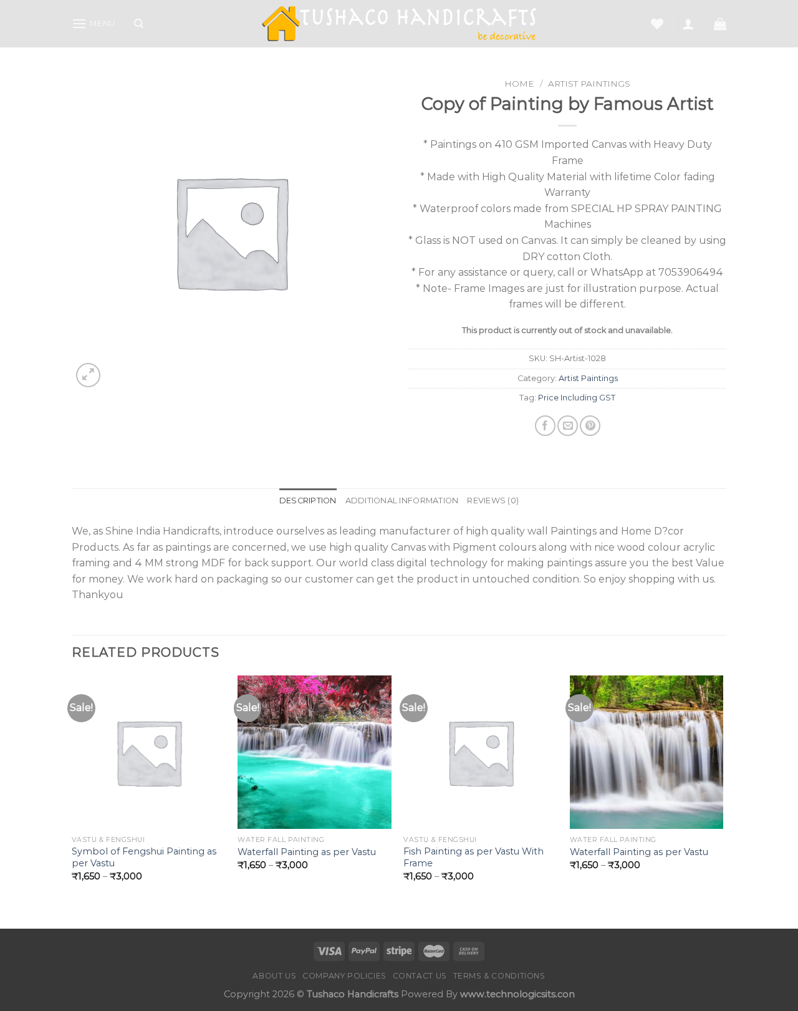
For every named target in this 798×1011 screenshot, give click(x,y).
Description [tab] (308, 500)
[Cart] (720, 23)
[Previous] (72, 800)
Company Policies (344, 975)
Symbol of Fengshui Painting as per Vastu (144, 857)
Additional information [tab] (402, 500)
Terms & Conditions (499, 975)
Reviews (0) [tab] (493, 500)
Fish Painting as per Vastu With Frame (473, 857)
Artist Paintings (589, 84)
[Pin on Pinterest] (590, 425)
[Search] (138, 24)
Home (519, 84)
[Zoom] (88, 375)
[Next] (722, 800)
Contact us (420, 975)
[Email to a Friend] (567, 425)
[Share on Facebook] (545, 425)
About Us (274, 975)
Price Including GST (576, 397)
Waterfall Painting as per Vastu (307, 852)
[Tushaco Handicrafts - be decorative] (399, 24)
